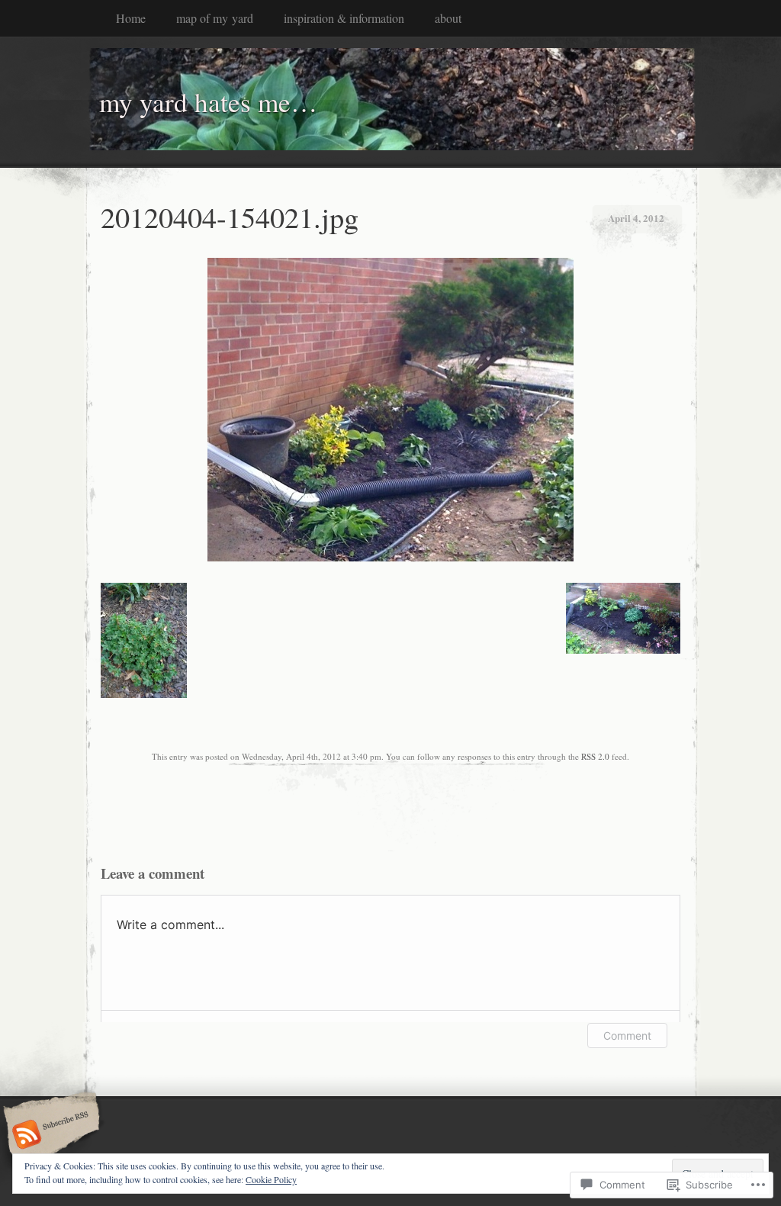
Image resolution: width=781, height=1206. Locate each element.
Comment (627, 1035)
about (448, 18)
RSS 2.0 (595, 756)
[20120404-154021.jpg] (390, 557)
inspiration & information (344, 18)
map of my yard (214, 18)
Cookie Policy (271, 1179)
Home (131, 18)
